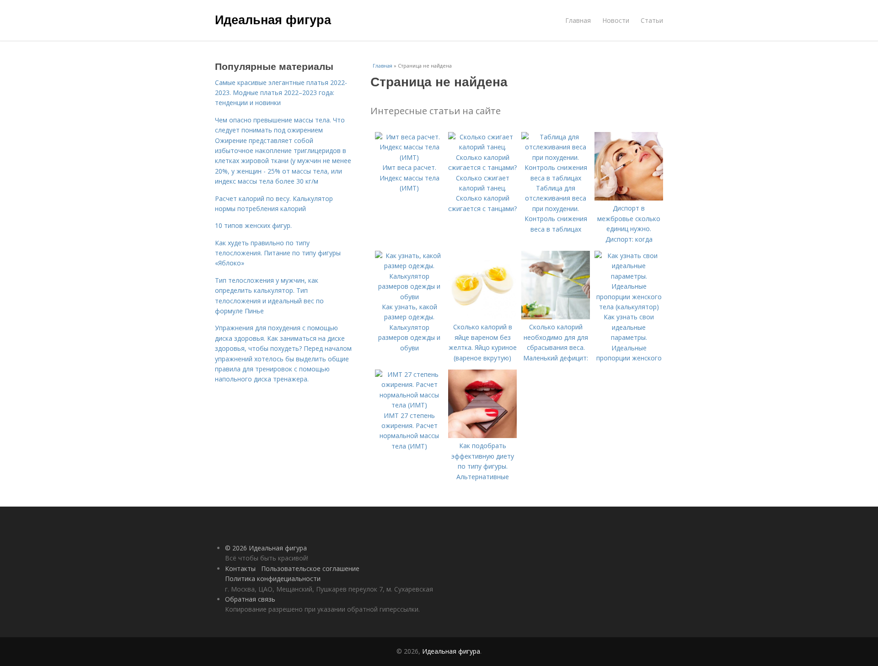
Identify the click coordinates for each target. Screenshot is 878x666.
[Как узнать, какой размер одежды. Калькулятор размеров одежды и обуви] (409, 296)
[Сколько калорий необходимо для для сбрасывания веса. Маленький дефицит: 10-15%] (555, 316)
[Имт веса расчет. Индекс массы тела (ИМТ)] (409, 157)
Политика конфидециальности (273, 578)
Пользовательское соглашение (310, 568)
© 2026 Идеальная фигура (266, 548)
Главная (578, 20)
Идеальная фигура (273, 19)
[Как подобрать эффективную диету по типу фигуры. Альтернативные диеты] (482, 435)
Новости (615, 20)
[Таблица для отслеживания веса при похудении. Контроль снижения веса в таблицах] (555, 178)
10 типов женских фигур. (253, 225)
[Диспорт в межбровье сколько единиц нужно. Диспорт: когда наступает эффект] (628, 198)
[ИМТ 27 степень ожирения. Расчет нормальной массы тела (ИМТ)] (409, 405)
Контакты (240, 568)
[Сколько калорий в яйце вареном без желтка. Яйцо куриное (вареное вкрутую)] (482, 316)
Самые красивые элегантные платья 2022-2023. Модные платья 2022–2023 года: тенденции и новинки (281, 92)
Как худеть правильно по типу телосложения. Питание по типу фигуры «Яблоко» (278, 253)
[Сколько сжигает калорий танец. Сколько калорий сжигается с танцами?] (482, 167)
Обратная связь (250, 599)
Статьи (652, 20)
